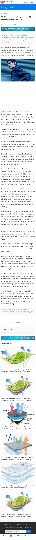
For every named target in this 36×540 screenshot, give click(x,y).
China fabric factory (14, 527)
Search (28, 531)
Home (3, 6)
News (20, 6)
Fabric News (16, 14)
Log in (24, 2)
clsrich (10, 329)
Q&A (11, 8)
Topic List (10, 524)
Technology (4, 8)
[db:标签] (17, 322)
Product (12, 6)
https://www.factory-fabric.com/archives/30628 (19, 313)
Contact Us (28, 524)
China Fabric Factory (6, 14)
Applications (31, 6)
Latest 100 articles (19, 524)
